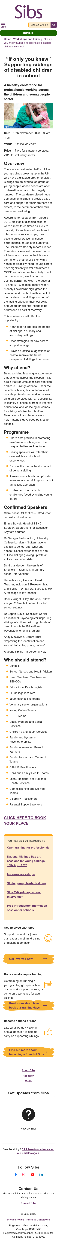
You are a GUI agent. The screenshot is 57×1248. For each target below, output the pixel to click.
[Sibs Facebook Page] (16, 1174)
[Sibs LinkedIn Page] (41, 1174)
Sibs (28, 11)
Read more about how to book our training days (25, 1005)
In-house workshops (21, 874)
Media (28, 1081)
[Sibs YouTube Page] (33, 1174)
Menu (3, 27)
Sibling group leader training (26, 883)
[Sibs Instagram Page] (24, 1174)
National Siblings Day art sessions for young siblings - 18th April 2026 (26, 860)
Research (28, 1075)
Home (7, 39)
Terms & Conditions (38, 1219)
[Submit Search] (54, 25)
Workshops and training (27, 39)
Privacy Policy (15, 1219)
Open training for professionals (28, 847)
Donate (28, 33)
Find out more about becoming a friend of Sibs (26, 1052)
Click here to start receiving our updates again (35, 1151)
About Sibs (28, 1070)
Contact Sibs (28, 1203)
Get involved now (21, 959)
